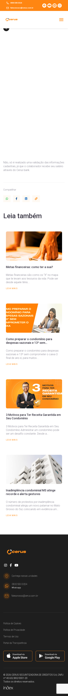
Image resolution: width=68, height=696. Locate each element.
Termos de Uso (10, 636)
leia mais (12, 288)
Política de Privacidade (14, 630)
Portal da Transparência (15, 643)
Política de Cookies (12, 623)
